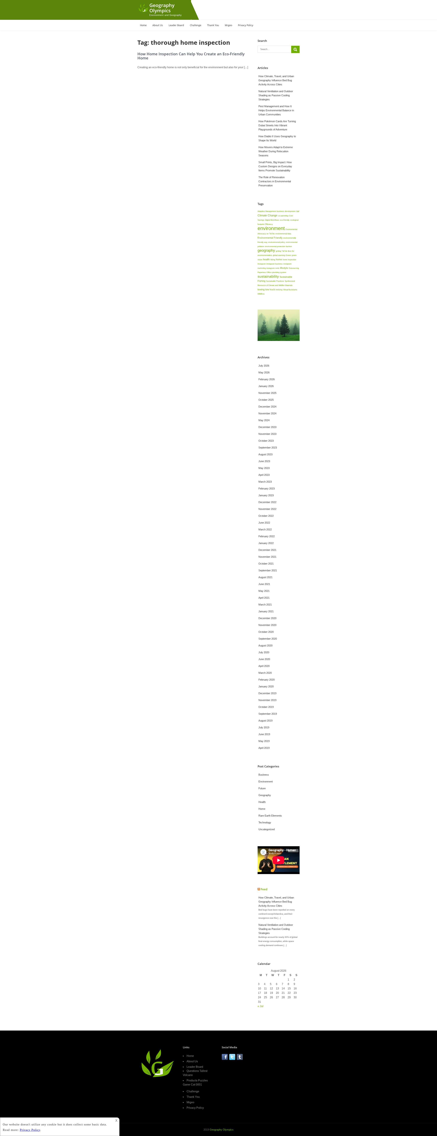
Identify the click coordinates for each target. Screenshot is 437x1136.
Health (262, 802)
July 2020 (263, 652)
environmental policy (276, 242)
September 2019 (267, 713)
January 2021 (266, 611)
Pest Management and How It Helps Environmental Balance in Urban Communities (276, 110)
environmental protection (275, 246)
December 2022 (267, 502)
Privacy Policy (245, 25)
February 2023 (266, 488)
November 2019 (267, 700)
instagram (262, 264)
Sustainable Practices (275, 281)
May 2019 (264, 741)
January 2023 (266, 495)
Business (263, 774)
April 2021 (264, 597)
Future (262, 788)
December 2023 (267, 427)
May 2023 (264, 468)
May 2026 (264, 372)
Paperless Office (264, 272)
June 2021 (264, 584)
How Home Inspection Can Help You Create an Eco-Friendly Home (191, 55)
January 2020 (266, 686)
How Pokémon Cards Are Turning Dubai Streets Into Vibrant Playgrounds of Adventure (277, 125)
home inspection (289, 260)
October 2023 (266, 440)
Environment (265, 781)
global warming (279, 255)
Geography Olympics (161, 8)
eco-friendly (285, 220)
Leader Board (176, 25)
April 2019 (264, 747)
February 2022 (266, 536)
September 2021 (267, 570)
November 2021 (267, 556)
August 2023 (265, 454)
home (279, 259)
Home (143, 25)
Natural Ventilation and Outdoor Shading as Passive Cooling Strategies (275, 95)
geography (266, 250)
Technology (264, 822)
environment (271, 228)
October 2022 (266, 515)
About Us (157, 25)
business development (286, 211)
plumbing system (279, 272)
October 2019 (266, 706)
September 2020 (267, 638)
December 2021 (267, 549)
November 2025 (267, 392)
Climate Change (267, 215)
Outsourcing (294, 268)
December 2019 (267, 693)
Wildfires (261, 294)
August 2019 (265, 720)
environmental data (283, 234)
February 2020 (266, 679)
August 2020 (265, 645)
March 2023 (265, 481)
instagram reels (272, 268)
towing (261, 289)
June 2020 (264, 659)
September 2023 (267, 447)
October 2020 (266, 631)
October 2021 (266, 563)
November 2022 (267, 509)
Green (288, 255)
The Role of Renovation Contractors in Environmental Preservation (274, 181)
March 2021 (265, 604)
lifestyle (284, 268)
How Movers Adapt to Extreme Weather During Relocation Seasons (275, 151)
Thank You (213, 25)
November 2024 (267, 413)
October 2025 (266, 399)
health (266, 259)
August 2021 (265, 577)
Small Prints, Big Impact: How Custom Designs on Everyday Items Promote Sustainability (275, 166)
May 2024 (264, 420)
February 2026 (266, 379)
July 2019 (263, 727)
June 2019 (264, 734)
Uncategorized (266, 829)
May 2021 (264, 590)
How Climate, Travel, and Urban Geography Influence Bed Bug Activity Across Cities (276, 80)
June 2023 (264, 461)
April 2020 (264, 666)
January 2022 (266, 543)
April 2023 (264, 474)
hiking (272, 260)
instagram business (274, 264)
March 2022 (265, 529)
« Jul (260, 1006)
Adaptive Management (267, 211)
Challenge (195, 25)
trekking (279, 290)
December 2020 (267, 618)
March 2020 (265, 672)
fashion (289, 246)
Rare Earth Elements (270, 815)
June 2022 (264, 522)
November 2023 (267, 433)
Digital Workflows (272, 220)
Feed (264, 889)
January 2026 (266, 386)
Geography (264, 795)
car (297, 211)
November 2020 (267, 625)
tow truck (270, 289)
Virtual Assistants (290, 290)
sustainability (268, 276)
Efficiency (269, 224)
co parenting (283, 216)
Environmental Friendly (270, 237)
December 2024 (267, 406)
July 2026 (263, 365)
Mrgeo (228, 25)
